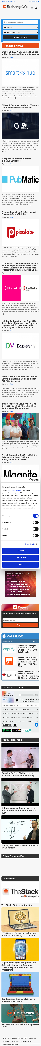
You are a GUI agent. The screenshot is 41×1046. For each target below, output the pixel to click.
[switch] (36, 522)
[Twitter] (8, 861)
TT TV (26, 1038)
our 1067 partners (15, 490)
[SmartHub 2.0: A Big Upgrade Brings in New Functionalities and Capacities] (20, 72)
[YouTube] (3, 861)
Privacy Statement (26, 1041)
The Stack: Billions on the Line (16, 905)
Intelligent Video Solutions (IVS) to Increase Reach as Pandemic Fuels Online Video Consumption (19, 405)
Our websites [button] (33, 1)
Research (32, 1038)
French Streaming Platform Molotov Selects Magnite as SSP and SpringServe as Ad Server (19, 457)
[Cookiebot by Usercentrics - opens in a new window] (29, 479)
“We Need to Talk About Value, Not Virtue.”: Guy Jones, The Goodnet (18, 934)
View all (34, 641)
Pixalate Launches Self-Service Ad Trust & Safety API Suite (19, 213)
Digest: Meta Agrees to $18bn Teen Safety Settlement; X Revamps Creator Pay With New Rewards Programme (18, 966)
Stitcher (16, 730)
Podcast (20, 1038)
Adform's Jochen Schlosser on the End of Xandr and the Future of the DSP (18, 810)
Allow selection (20, 558)
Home (5, 1038)
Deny (20, 564)
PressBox (6, 1041)
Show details (29, 544)
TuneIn (26, 730)
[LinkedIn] (18, 861)
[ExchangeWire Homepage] (16, 7)
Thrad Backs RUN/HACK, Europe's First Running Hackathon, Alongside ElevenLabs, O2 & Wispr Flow (28, 662)
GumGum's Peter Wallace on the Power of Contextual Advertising (17, 774)
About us (4, 1)
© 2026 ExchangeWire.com (10, 1045)
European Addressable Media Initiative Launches (16, 159)
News (11, 57)
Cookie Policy (14, 1041)
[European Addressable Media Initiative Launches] (20, 179)
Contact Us (11, 1)
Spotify (6, 730)
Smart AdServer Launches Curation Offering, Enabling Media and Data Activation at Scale (19, 378)
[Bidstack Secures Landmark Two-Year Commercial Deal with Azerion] (20, 126)
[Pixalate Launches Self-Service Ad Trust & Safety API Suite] (20, 232)
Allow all (20, 551)
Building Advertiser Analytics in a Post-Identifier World (18, 1000)
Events (14, 1038)
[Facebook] (14, 861)
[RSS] (23, 861)
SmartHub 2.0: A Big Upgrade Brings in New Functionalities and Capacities (20, 52)
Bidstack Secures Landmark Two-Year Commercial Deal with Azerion (20, 106)
